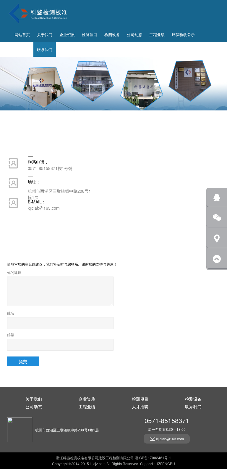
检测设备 (112, 34)
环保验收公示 (183, 34)
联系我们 (44, 49)
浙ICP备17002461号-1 (153, 457)
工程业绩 (157, 34)
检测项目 (89, 34)
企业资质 (67, 34)
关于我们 (44, 34)
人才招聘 (22, 49)
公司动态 (134, 34)
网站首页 (22, 34)
